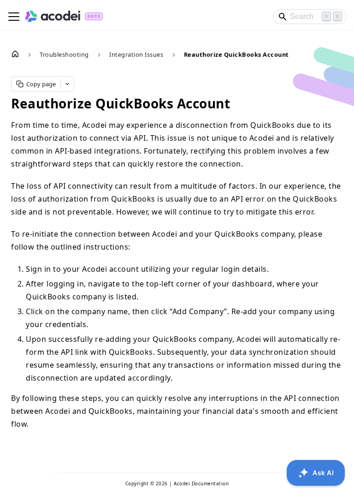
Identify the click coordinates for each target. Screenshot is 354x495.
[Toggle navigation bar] (14, 17)
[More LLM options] (67, 84)
